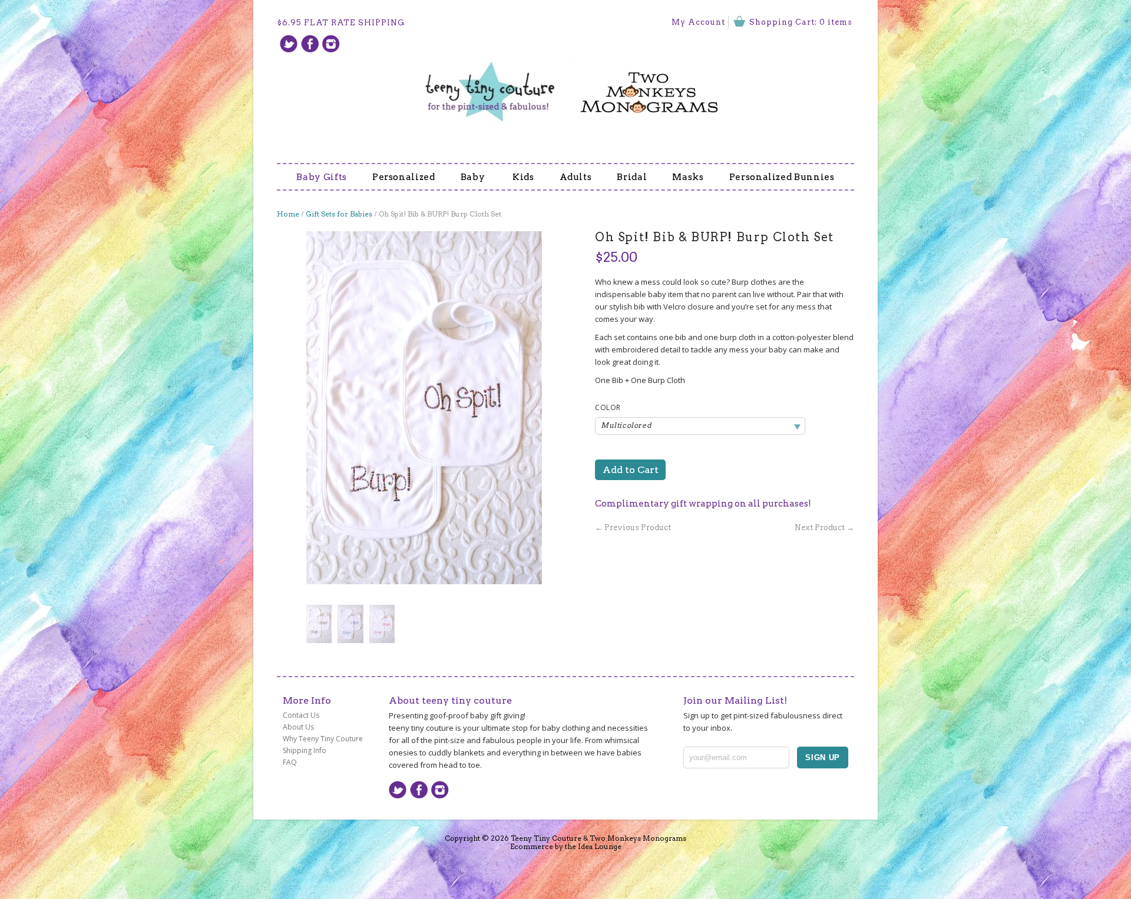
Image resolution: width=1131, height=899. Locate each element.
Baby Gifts (321, 177)
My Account (698, 22)
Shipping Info (304, 750)
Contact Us (301, 715)
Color (608, 407)
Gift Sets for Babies (339, 213)
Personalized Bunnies (782, 177)
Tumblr (331, 43)
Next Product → (824, 527)
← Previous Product (633, 527)
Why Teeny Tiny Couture (323, 739)
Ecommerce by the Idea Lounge (565, 846)
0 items (835, 22)
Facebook (310, 43)
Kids (523, 177)
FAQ (290, 762)
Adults (576, 177)
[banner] (565, 84)
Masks (687, 177)
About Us (298, 727)
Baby (474, 177)
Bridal (632, 177)
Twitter (288, 43)
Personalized (403, 177)
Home (288, 213)
